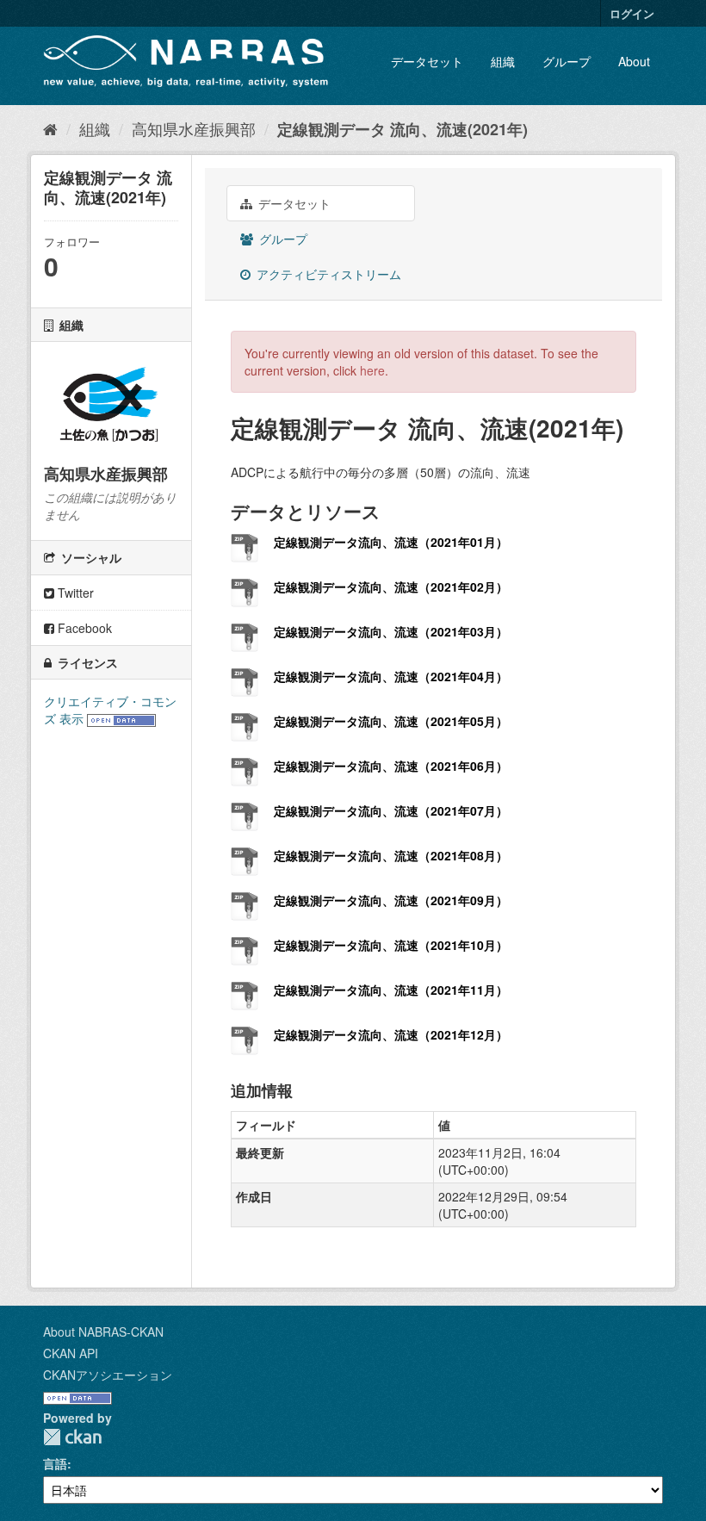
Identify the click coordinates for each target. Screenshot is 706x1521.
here (372, 370)
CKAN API (70, 1353)
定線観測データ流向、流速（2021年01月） (391, 541)
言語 (55, 1463)
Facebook (83, 627)
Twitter (74, 592)
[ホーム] (50, 128)
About (634, 61)
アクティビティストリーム (327, 273)
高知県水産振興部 (194, 128)
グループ (566, 61)
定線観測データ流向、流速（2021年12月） (391, 1034)
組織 (503, 61)
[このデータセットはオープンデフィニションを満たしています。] (121, 718)
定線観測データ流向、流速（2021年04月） (391, 676)
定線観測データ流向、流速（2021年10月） (391, 944)
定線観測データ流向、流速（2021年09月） (391, 900)
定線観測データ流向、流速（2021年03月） (391, 631)
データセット (427, 61)
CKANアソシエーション (107, 1374)
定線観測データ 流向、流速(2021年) (402, 129)
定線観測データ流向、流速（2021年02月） (391, 586)
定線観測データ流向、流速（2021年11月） (391, 989)
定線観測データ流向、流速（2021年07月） (391, 810)
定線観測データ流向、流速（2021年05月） (391, 720)
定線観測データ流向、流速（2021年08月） (391, 855)
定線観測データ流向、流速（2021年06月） (391, 765)
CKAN (72, 1437)
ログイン (632, 13)
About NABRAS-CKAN (103, 1331)
